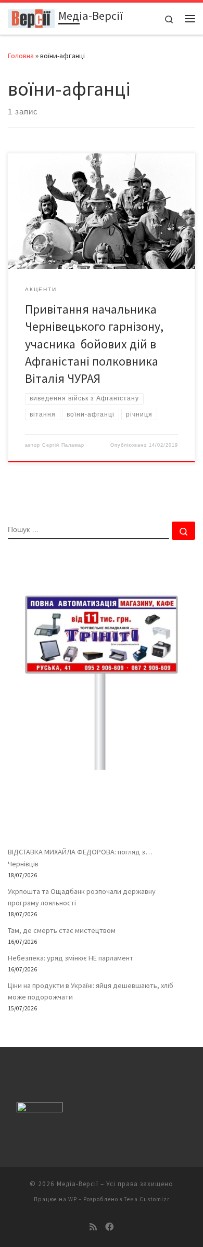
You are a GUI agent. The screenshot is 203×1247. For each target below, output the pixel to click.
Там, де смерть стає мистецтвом (62, 930)
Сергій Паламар (63, 445)
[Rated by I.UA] (39, 1109)
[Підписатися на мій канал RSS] (93, 1226)
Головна (21, 55)
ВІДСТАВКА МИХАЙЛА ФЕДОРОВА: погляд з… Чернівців (80, 857)
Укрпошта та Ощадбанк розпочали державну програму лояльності (82, 897)
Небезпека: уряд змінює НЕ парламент (70, 958)
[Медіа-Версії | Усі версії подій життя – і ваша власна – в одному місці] (31, 17)
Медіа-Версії (77, 1183)
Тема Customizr (147, 1199)
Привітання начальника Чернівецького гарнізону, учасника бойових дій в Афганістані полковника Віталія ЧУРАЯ (95, 344)
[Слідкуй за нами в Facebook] (109, 1226)
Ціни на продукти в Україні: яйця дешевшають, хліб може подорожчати (90, 991)
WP (72, 1199)
